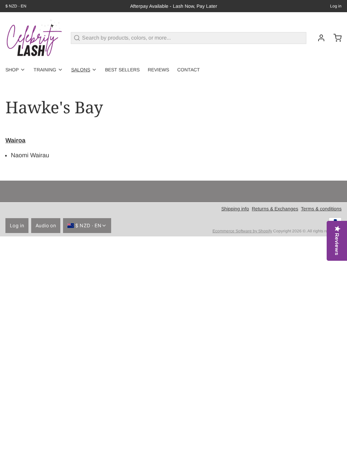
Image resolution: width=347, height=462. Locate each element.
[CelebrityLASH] (34, 38)
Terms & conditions (321, 208)
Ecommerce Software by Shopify (242, 231)
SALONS (80, 69)
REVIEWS (158, 69)
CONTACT (188, 69)
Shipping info (235, 208)
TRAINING (45, 69)
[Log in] (318, 38)
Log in (336, 6)
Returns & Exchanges (275, 208)
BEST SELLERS (122, 69)
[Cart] (335, 38)
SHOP (12, 69)
